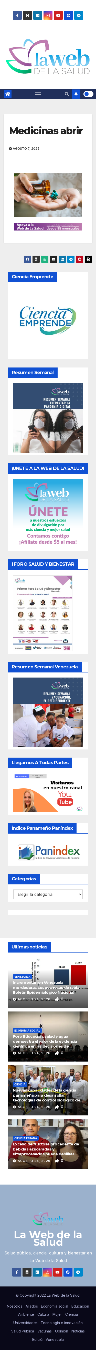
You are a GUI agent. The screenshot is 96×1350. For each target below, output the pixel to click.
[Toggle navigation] (38, 94)
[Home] (8, 94)
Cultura (43, 1314)
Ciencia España (25, 1138)
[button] (67, 94)
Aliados (32, 1306)
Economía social (27, 1030)
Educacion (80, 1306)
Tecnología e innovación (62, 1323)
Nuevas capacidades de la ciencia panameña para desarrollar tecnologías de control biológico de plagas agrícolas (46, 1098)
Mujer (57, 1314)
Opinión (61, 1331)
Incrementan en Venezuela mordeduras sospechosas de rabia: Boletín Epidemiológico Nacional (46, 987)
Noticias (78, 1331)
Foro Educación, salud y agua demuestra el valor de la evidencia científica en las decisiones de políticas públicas (45, 1044)
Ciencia (20, 1084)
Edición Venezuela (48, 1339)
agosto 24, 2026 (34, 999)
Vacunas (44, 1331)
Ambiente (26, 1314)
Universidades (25, 1323)
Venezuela (22, 976)
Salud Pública (22, 1331)
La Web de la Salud (48, 1238)
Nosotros (14, 1306)
